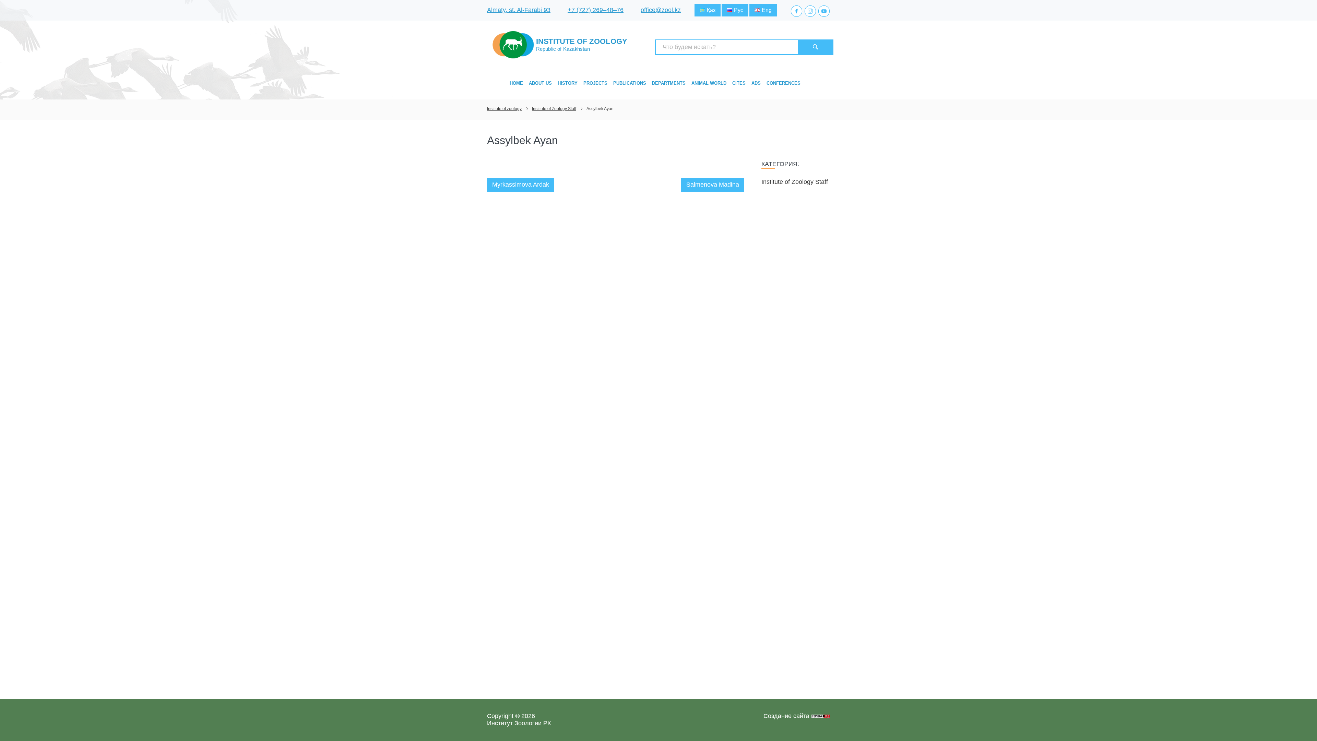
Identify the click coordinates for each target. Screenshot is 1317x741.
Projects (595, 83)
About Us (540, 83)
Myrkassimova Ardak (520, 184)
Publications (629, 83)
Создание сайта (786, 716)
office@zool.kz (661, 10)
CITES (739, 83)
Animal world (708, 83)
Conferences (783, 83)
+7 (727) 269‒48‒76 (596, 10)
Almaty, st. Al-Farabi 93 (518, 10)
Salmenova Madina (712, 184)
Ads (756, 83)
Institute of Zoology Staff (794, 181)
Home (516, 83)
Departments (669, 83)
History (568, 83)
